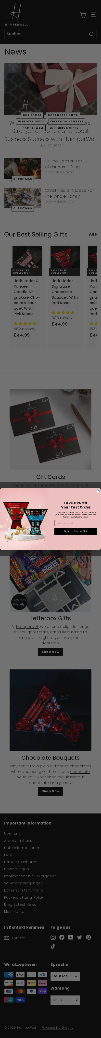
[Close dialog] (98, 490)
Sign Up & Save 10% (76, 531)
